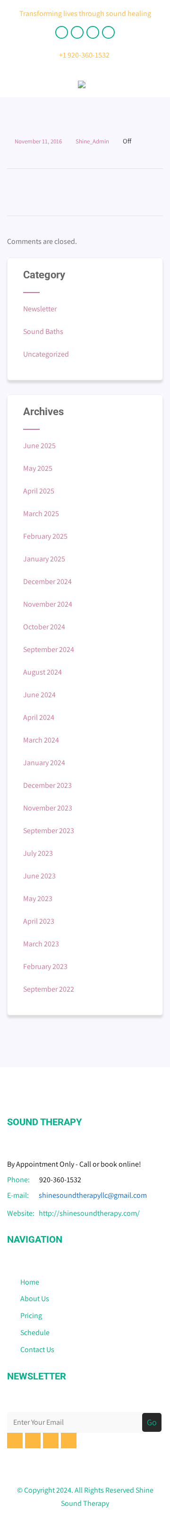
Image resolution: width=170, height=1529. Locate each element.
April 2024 (38, 717)
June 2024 (39, 695)
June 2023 (39, 876)
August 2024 (42, 672)
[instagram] (108, 32)
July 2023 (38, 853)
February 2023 (45, 966)
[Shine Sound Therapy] (81, 90)
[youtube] (77, 32)
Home (29, 1282)
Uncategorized (46, 354)
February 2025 (45, 536)
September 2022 (48, 989)
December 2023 (47, 785)
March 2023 (41, 944)
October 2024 (44, 627)
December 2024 (47, 581)
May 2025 (37, 468)
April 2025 (38, 491)
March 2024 (41, 740)
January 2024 (44, 763)
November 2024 (47, 604)
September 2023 (48, 831)
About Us (34, 1298)
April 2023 (38, 921)
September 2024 (48, 649)
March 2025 (41, 513)
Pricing (31, 1315)
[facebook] (61, 32)
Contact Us (37, 1349)
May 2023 (37, 898)
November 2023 (47, 808)
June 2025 (39, 446)
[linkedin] (92, 32)
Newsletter (40, 309)
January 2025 (44, 559)
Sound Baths (43, 331)
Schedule (35, 1332)
